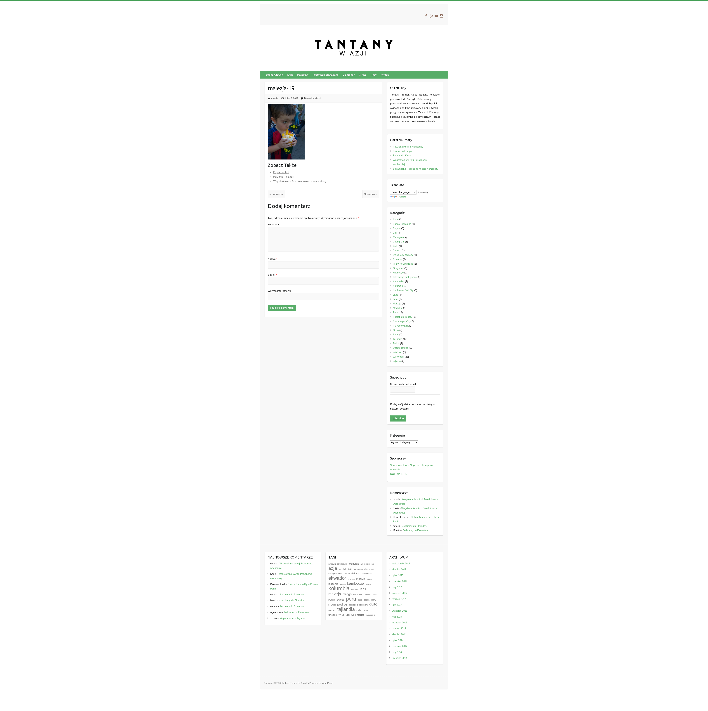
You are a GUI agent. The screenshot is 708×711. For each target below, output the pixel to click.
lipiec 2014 (397, 640)
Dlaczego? (349, 74)
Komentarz (274, 224)
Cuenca (397, 250)
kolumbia (339, 588)
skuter (332, 610)
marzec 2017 (399, 599)
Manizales (357, 594)
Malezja (397, 303)
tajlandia (346, 609)
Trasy (373, 74)
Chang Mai (398, 241)
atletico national (367, 564)
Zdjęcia (397, 361)
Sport (396, 334)
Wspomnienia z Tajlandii (293, 618)
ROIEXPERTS (398, 473)
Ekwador (397, 259)
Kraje (290, 74)
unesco (332, 614)
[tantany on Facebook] (426, 16)
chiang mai (369, 569)
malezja (334, 594)
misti (375, 594)
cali (350, 569)
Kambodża (398, 281)
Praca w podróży (402, 321)
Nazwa (272, 258)
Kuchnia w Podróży (403, 290)
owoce (340, 599)
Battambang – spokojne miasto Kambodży (415, 168)
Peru (395, 312)
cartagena (358, 569)
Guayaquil (398, 268)
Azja (395, 219)
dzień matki (367, 574)
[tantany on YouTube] (436, 16)
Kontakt (385, 74)
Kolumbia (398, 286)
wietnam (344, 614)
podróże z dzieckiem (358, 605)
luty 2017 (397, 605)
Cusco (347, 574)
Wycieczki (398, 356)
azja (332, 568)
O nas (362, 74)
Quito (396, 330)
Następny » (370, 194)
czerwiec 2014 (399, 646)
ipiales (369, 579)
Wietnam (397, 352)
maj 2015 (397, 616)
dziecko (355, 573)
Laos (395, 294)
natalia (274, 98)
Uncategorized (400, 347)
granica (351, 579)
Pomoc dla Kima (402, 155)
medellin (367, 594)
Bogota (396, 228)
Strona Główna (274, 74)
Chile (395, 246)
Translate (402, 197)
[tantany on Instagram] (441, 16)
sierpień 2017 (399, 569)
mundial (331, 600)
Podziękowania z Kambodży (408, 146)
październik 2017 (401, 563)
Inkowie (360, 579)
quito (373, 604)
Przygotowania (401, 325)
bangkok (342, 569)
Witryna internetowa (279, 290)
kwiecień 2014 (399, 658)
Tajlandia (397, 339)
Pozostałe (303, 74)
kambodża (355, 583)
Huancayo (398, 272)
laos (363, 589)
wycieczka (370, 615)
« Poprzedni (276, 194)
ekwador (337, 578)
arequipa (353, 563)
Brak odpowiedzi (312, 98)
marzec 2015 (399, 628)
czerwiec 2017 (399, 581)
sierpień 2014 (399, 634)
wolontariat (357, 614)
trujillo (358, 610)
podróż (342, 604)
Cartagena (398, 237)
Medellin (397, 308)
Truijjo (396, 343)
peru (351, 599)
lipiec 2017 (397, 575)
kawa (368, 584)
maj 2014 (397, 652)
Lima (395, 299)
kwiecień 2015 (399, 622)
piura (360, 600)
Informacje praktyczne (326, 74)
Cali (395, 232)
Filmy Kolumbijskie (403, 263)
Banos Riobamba (402, 224)
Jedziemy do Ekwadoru (414, 526)
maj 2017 (397, 587)
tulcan (365, 610)
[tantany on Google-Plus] (431, 16)
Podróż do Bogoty (402, 316)
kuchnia (354, 589)
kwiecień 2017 (399, 593)
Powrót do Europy (402, 151)
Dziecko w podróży (403, 255)
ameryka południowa (337, 564)
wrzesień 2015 (399, 610)
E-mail (272, 274)
